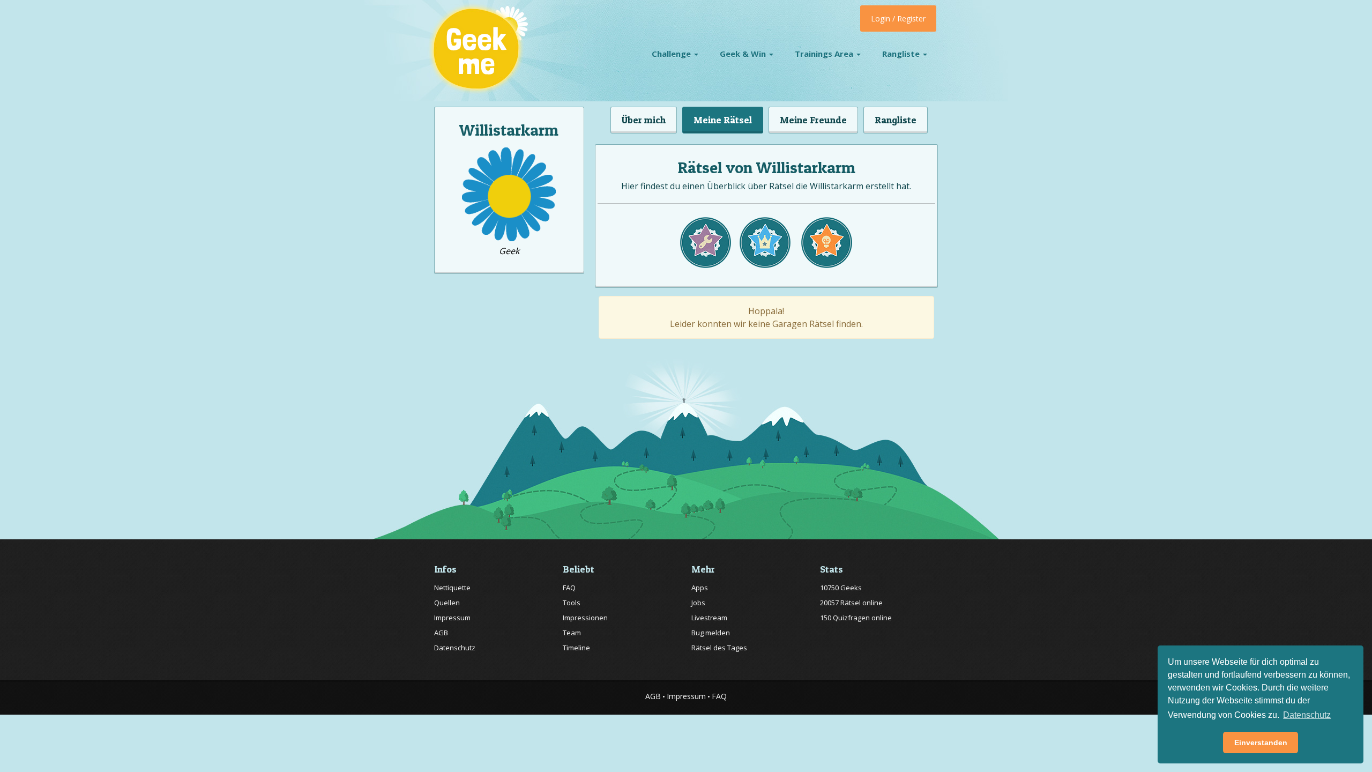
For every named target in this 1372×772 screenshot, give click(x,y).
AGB (441, 632)
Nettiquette (452, 587)
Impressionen (585, 617)
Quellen (447, 602)
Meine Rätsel (723, 119)
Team (572, 632)
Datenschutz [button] (1307, 714)
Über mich (644, 119)
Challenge (672, 53)
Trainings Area (825, 53)
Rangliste (902, 53)
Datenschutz (454, 647)
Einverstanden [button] (1260, 742)
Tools (571, 602)
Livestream (709, 617)
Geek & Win (744, 53)
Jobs (698, 602)
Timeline (576, 647)
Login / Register (898, 18)
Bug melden (710, 632)
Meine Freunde (813, 119)
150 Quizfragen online (856, 617)
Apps (699, 587)
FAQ (569, 587)
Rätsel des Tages (719, 647)
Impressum (452, 617)
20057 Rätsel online (851, 602)
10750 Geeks (841, 587)
